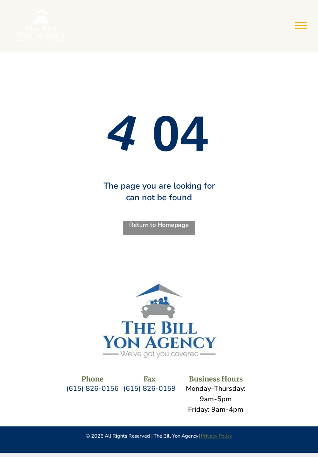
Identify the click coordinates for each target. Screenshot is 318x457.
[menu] (301, 25)
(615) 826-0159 (149, 388)
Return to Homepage (159, 225)
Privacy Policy (216, 436)
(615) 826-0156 (92, 388)
